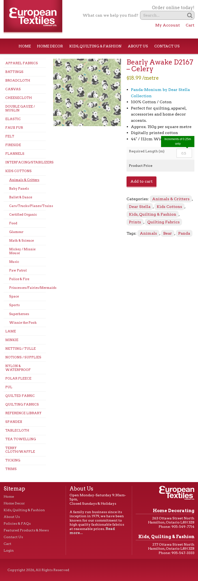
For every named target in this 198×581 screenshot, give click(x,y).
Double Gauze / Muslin (20, 108)
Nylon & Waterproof (18, 368)
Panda (184, 233)
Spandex (13, 422)
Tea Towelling (20, 439)
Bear (167, 233)
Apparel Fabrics (21, 63)
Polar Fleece (18, 378)
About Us (138, 46)
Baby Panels (19, 188)
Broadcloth (17, 80)
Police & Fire (19, 279)
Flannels (14, 153)
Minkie (11, 340)
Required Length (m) (146, 151)
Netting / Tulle (20, 348)
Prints (135, 222)
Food (13, 223)
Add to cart (141, 181)
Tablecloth (17, 430)
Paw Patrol (18, 270)
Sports (14, 305)
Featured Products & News (26, 530)
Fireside (13, 145)
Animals (148, 233)
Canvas (13, 89)
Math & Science (21, 240)
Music (14, 262)
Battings (14, 72)
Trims (11, 469)
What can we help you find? (110, 15)
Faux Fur (14, 127)
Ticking (12, 460)
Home (25, 46)
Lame (10, 331)
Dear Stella (139, 206)
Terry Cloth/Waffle (20, 450)
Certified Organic (23, 214)
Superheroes (19, 314)
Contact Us (167, 46)
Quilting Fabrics (22, 404)
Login (9, 550)
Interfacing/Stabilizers (25, 162)
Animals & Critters (24, 180)
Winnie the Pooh (23, 322)
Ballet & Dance (20, 197)
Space (14, 296)
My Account (167, 25)
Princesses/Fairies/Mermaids (27, 288)
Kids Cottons (18, 171)
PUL (8, 387)
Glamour (16, 232)
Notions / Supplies (23, 357)
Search (189, 15)
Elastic (13, 119)
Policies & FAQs (17, 523)
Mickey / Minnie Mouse (22, 251)
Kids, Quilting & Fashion (95, 46)
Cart (190, 25)
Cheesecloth (18, 98)
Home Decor (50, 46)
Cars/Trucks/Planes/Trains (27, 206)
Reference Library (23, 413)
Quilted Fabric (20, 396)
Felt (9, 136)
